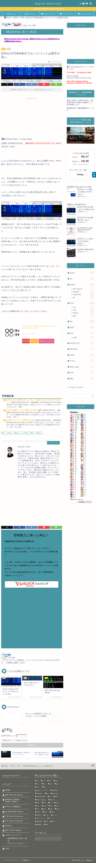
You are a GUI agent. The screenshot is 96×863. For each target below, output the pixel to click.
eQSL (82, 337)
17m (38, 784)
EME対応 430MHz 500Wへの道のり (12, 801)
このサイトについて (13, 835)
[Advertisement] (31, 117)
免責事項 (26, 860)
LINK (7, 848)
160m (81, 273)
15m (56, 781)
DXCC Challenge (41, 799)
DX (28, 433)
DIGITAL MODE (41, 796)
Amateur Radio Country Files (79, 78)
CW (47, 793)
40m (57, 784)
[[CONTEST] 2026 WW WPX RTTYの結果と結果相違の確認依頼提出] (71, 231)
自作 (53, 821)
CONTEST (83, 295)
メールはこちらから (75, 387)
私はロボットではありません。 (17, 740)
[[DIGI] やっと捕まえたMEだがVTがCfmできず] (71, 192)
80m (11, 433)
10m (43, 781)
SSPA (81, 355)
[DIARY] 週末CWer (85, 249)
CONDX (83, 292)
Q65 (82, 316)
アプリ (47, 815)
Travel (81, 361)
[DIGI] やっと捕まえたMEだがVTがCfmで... (85, 191)
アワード (55, 815)
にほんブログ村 (29, 25)
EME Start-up (67, 14)
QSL (81, 333)
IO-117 (57, 803)
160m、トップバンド (42, 790)
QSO (40, 433)
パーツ (51, 818)
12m (4, 433)
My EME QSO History (85, 14)
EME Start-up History (14, 795)
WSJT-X (39, 815)
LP (51, 806)
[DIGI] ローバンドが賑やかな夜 (20, 420)
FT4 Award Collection (14, 821)
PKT (38, 809)
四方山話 (39, 821)
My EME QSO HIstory (14, 811)
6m (81, 279)
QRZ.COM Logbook (31, 14)
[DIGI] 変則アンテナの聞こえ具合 (21, 410)
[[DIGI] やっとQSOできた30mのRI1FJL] (71, 242)
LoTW (44, 806)
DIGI (81, 303)
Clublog (12, 14)
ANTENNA (55, 790)
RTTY (58, 809)
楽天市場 (26, 341)
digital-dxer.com (48, 3)
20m (44, 784)
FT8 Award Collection (14, 816)
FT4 (83, 307)
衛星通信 (39, 824)
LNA (38, 806)
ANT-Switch (82, 289)
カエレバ (33, 334)
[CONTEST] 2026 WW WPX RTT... (85, 229)
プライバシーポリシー (16, 843)
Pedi (57, 806)
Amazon (34, 341)
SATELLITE (81, 343)
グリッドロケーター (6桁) (78, 170)
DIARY (81, 285)
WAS (52, 812)
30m (51, 784)
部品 (47, 824)
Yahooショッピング (46, 341)
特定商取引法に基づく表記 (17, 839)
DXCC (56, 796)
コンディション (41, 818)
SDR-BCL (81, 349)
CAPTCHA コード (9, 736)
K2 (83, 297)
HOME (7, 790)
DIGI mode (20, 433)
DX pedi (52, 799)
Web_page (81, 367)
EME (81, 327)
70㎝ (38, 787)
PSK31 (83, 313)
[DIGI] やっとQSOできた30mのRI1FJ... (85, 241)
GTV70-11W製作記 (12, 807)
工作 (81, 373)
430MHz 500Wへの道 (50, 14)
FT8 (3, 49)
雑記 (81, 378)
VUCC (45, 812)
